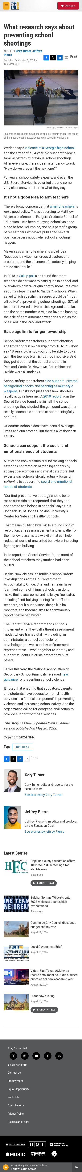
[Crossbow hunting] (16, 1002)
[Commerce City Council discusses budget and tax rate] (16, 929)
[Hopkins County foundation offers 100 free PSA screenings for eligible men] (16, 867)
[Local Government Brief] (16, 953)
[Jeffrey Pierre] (12, 817)
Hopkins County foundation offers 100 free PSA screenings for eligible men (53, 865)
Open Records (16, 1105)
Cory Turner (23, 51)
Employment (15, 1081)
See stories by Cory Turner (44, 795)
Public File (13, 1097)
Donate (69, 5)
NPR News (22, 746)
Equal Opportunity (18, 1089)
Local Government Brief (46, 947)
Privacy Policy (16, 1113)
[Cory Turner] (12, 780)
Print (73, 56)
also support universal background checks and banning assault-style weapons (41, 386)
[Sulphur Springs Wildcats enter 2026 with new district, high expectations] (16, 904)
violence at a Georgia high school (50, 148)
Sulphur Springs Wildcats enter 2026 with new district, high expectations (51, 902)
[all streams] (77, 1167)
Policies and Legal (18, 1122)
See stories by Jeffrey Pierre (44, 831)
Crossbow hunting (43, 996)
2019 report (52, 396)
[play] (5, 1167)
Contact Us (14, 1072)
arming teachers (62, 206)
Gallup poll (27, 276)
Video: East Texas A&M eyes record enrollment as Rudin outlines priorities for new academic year (54, 975)
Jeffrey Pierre (36, 811)
